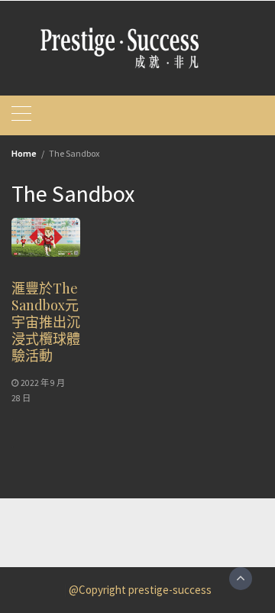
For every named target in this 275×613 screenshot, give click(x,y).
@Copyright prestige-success (140, 589)
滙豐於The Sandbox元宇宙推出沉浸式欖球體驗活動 (45, 322)
